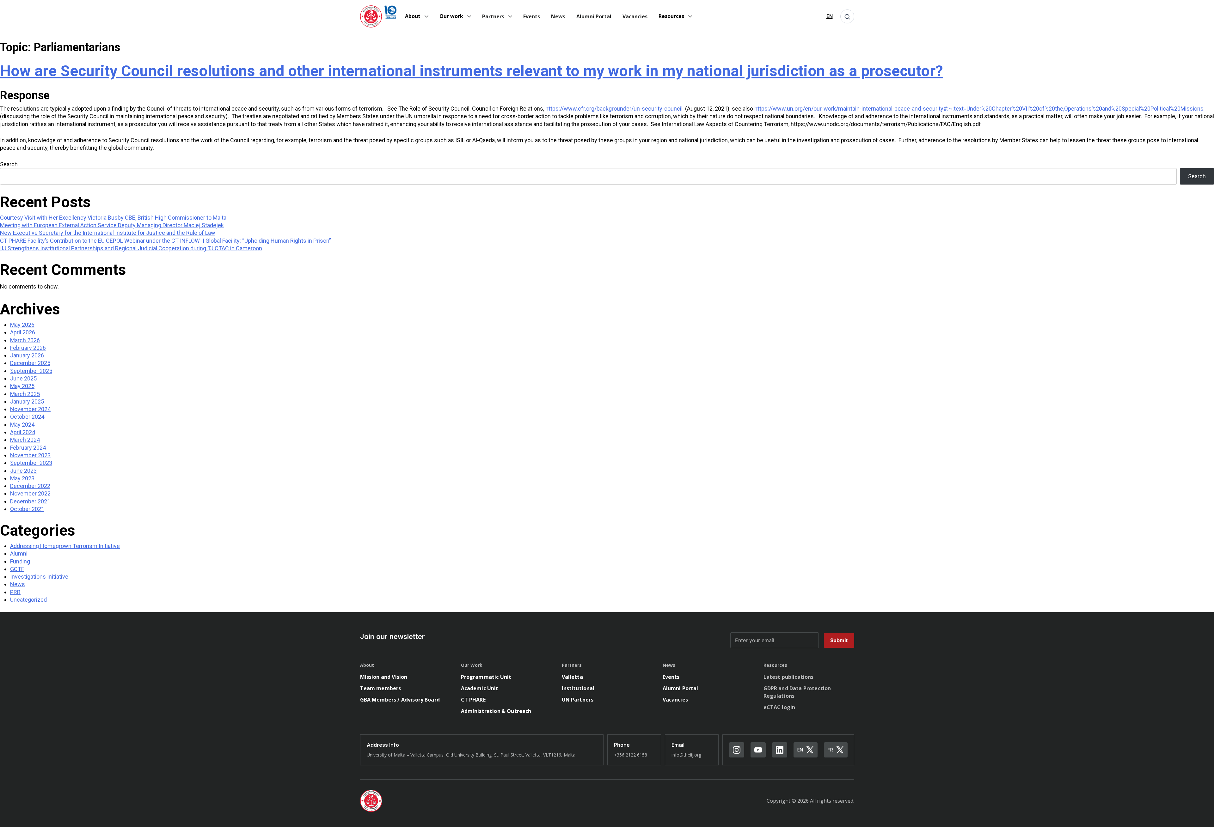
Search (9, 164)
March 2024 (25, 439)
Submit (839, 640)
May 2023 (22, 478)
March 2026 (25, 340)
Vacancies (634, 16)
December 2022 (30, 486)
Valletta (572, 676)
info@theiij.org (686, 755)
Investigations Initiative (39, 576)
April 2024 (22, 432)
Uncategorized (28, 599)
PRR (15, 592)
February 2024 (28, 447)
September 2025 (31, 371)
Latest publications (788, 676)
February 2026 (28, 347)
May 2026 (22, 324)
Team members (380, 688)
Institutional (578, 688)
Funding (20, 561)
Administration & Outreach (496, 711)
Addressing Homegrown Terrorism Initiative (65, 546)
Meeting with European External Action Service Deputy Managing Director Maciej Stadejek (112, 225)
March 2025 (25, 394)
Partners (493, 16)
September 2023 (31, 462)
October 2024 (27, 416)
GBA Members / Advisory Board (400, 699)
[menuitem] (829, 16)
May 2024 (22, 424)
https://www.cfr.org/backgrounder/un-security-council (614, 108)
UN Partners (578, 699)
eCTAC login (779, 707)
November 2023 (30, 455)
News (558, 16)
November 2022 (30, 493)
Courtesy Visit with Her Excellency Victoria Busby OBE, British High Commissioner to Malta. (114, 217)
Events (531, 16)
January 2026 (27, 355)
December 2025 (30, 363)
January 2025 (27, 401)
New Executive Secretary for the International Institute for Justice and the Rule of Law (107, 232)
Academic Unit (480, 688)
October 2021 (27, 509)
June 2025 (23, 378)
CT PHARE (473, 699)
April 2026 (22, 332)
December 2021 (30, 501)
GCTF (17, 569)
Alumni (19, 553)
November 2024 (30, 409)
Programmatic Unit (486, 676)
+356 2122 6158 (630, 755)
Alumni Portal (593, 16)
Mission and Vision (384, 676)
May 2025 (22, 386)
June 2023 (23, 470)
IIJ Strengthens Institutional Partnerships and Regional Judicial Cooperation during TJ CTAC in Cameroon (131, 248)
